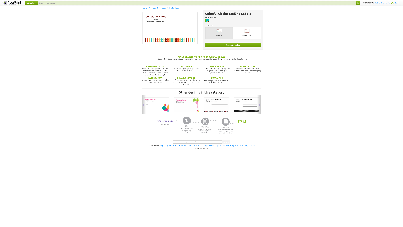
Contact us (172, 145)
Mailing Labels (153, 8)
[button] (144, 104)
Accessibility (244, 145)
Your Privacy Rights (232, 145)
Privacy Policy (182, 145)
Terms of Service (193, 145)
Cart (389, 3)
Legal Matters (220, 145)
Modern (163, 8)
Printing (144, 8)
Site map (252, 145)
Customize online (233, 45)
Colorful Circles (174, 8)
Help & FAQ (164, 145)
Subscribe (226, 142)
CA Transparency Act (207, 145)
